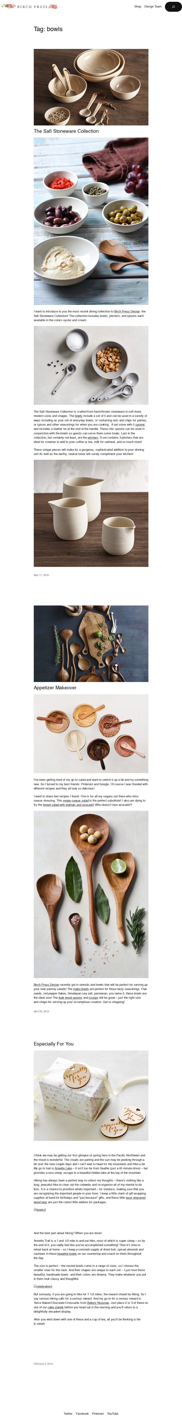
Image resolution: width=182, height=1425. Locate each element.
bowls (79, 416)
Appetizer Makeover (55, 688)
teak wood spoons (70, 997)
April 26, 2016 (41, 1011)
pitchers (93, 437)
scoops (93, 997)
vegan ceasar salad (76, 800)
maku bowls (81, 989)
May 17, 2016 (41, 575)
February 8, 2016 (43, 1364)
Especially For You (54, 1044)
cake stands (56, 1307)
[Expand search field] (173, 7)
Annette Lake (63, 1168)
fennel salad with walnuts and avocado (68, 805)
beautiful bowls (67, 1253)
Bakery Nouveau (98, 1303)
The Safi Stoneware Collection (66, 131)
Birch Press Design (127, 311)
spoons (140, 424)
